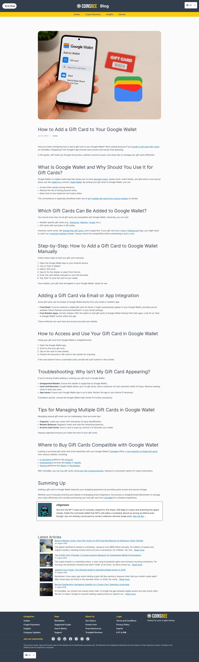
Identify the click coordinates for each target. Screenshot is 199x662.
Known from (91, 624)
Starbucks (74, 222)
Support (58, 632)
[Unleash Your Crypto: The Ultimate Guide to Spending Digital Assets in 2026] (46, 575)
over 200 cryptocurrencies (91, 471)
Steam (63, 465)
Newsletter (59, 621)
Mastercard (133, 230)
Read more (139, 550)
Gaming (43, 465)
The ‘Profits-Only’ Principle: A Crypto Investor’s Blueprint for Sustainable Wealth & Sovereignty (98, 555)
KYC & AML (121, 632)
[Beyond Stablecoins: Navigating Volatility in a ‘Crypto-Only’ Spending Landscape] (46, 590)
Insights (27, 628)
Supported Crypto (62, 624)
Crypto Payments (31, 624)
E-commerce (45, 459)
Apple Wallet (76, 182)
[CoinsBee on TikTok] (87, 639)
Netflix (68, 462)
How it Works (60, 628)
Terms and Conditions (126, 621)
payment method (59, 233)
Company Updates (32, 632)
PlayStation (74, 465)
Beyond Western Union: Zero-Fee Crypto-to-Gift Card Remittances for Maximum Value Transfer (99, 541)
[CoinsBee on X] (53, 639)
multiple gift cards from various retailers (110, 198)
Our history (90, 621)
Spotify (77, 462)
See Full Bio (138, 516)
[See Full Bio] (145, 516)
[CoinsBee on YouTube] (59, 639)
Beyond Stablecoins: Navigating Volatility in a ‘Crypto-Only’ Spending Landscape (92, 584)
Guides (55, 136)
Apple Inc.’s (57, 182)
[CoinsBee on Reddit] (64, 639)
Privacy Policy (123, 624)
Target (92, 222)
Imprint (119, 628)
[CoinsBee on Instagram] (82, 639)
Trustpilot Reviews (93, 632)
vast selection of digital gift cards (142, 451)
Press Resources (93, 628)
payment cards (101, 179)
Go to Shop (10, 6)
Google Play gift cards (73, 230)
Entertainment (46, 462)
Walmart (84, 222)
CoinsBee (114, 451)
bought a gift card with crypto (145, 147)
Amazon (69, 459)
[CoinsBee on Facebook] (70, 639)
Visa (123, 230)
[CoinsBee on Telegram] (76, 639)
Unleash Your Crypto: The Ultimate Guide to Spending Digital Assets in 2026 (90, 570)
